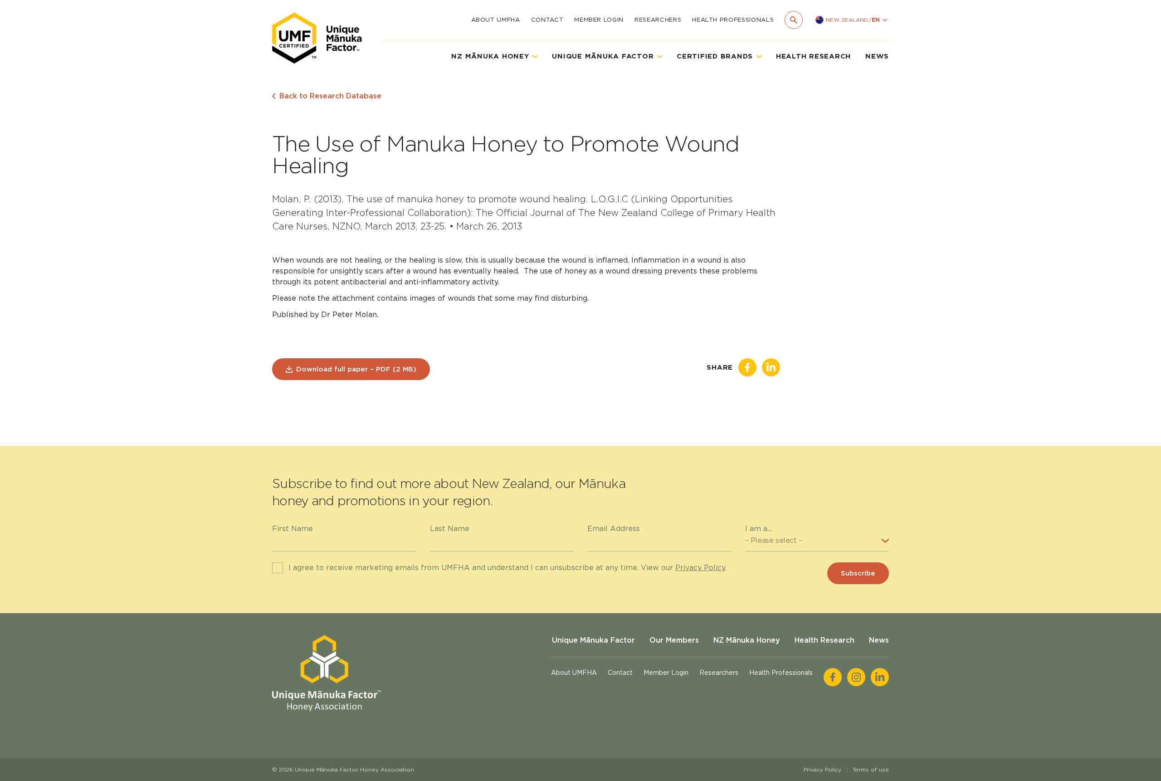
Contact (547, 19)
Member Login (599, 19)
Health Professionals (733, 19)
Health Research (813, 56)
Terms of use (871, 769)
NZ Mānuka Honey (746, 640)
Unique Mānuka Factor (593, 640)
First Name (292, 528)
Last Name (449, 528)
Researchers (657, 19)
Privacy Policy (700, 567)
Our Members (674, 640)
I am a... (758, 528)
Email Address (613, 528)
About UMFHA (495, 19)
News (877, 56)
